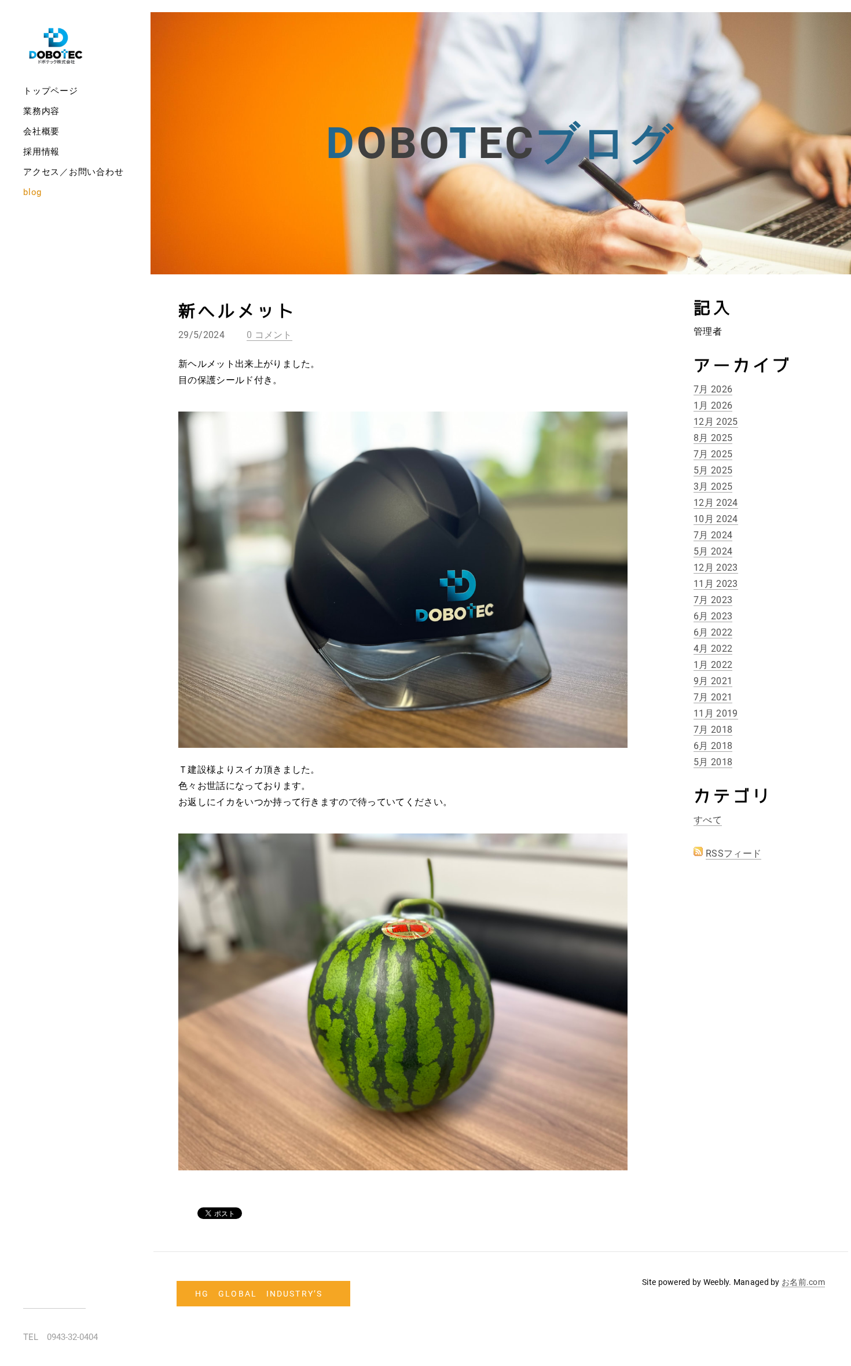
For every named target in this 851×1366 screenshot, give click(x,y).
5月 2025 (713, 470)
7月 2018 (713, 729)
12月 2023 (716, 567)
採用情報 (41, 151)
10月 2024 (716, 518)
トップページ (50, 91)
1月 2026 (713, 405)
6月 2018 (713, 745)
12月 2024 (716, 502)
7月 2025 (713, 454)
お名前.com (803, 1282)
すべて (708, 819)
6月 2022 (713, 632)
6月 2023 (713, 616)
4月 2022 (713, 648)
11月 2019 (716, 713)
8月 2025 (713, 437)
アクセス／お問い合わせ (73, 172)
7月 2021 (713, 697)
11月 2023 (716, 583)
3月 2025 (713, 486)
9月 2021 (713, 680)
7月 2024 (713, 535)
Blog (32, 192)
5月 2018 (713, 762)
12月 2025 (716, 421)
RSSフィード (733, 853)
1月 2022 (713, 664)
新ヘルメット (237, 311)
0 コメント (269, 334)
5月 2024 (713, 551)
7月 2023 (713, 599)
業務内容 (41, 111)
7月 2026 (713, 389)
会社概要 (41, 131)
